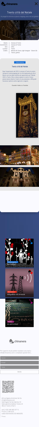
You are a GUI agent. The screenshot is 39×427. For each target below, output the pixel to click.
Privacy (4, 416)
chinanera (5, 394)
